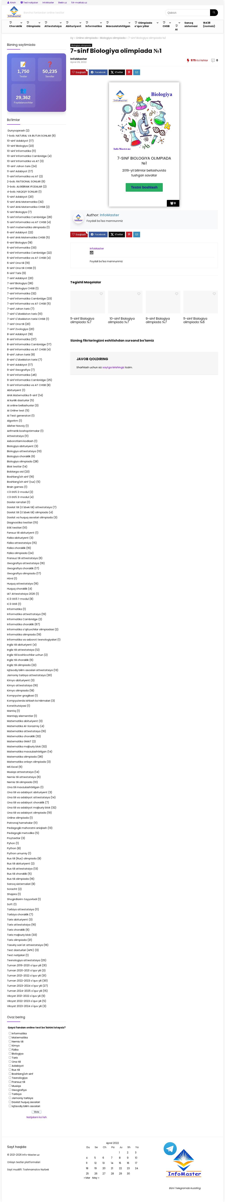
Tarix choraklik (16, 930)
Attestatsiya (15, 436)
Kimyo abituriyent (18, 680)
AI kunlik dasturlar (18, 400)
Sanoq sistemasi (190, 24)
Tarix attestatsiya (18, 924)
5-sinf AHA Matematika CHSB (26, 207)
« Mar (87, 1178)
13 (103, 1163)
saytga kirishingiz (113, 367)
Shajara (12, 894)
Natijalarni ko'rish (37, 1117)
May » (95, 1178)
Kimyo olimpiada (18, 690)
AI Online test (15, 410)
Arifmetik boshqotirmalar (23, 431)
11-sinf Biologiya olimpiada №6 (195, 320)
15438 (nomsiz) (209, 24)
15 (120, 1163)
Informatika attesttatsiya (24, 614)
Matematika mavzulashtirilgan (27, 751)
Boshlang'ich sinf (17, 476)
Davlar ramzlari (16, 502)
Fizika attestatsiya (19, 543)
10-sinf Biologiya (17, 146)
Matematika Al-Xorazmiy (23, 726)
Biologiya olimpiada (113, 38)
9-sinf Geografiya (18, 370)
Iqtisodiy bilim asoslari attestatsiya (30, 670)
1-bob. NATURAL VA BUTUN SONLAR (29, 135)
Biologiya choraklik (18, 456)
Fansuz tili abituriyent (20, 532)
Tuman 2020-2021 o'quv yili (24, 970)
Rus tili (16, 1070)
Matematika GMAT (19, 741)
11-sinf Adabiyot (17, 171)
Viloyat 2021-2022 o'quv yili (24, 996)
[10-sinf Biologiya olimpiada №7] (125, 293)
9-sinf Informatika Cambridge (26, 380)
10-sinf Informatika (19, 151)
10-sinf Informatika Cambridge (27, 156)
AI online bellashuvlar (20, 405)
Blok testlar (14, 466)
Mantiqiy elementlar (20, 716)
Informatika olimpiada (21, 634)
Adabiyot (18, 1066)
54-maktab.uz (79, 2)
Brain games (15, 487)
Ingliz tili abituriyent (19, 644)
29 (120, 1173)
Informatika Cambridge (22, 619)
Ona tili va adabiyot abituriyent (27, 792)
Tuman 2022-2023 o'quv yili (24, 980)
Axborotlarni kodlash (20, 441)
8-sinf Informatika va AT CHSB (26, 349)
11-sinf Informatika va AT (22, 176)
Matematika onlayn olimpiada (26, 762)
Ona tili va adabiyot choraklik (25, 802)
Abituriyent (14, 390)
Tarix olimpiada (17, 940)
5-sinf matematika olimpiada (26, 227)
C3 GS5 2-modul (18, 492)
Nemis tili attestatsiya (21, 777)
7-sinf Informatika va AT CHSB (26, 303)
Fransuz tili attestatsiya (22, 558)
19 (95, 1168)
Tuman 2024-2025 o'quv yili (24, 991)
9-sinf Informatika (18, 375)
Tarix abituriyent (17, 919)
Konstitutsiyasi (16, 706)
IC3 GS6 (12, 604)
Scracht (12, 889)
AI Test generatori (19, 415)
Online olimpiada (87, 38)
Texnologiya (19, 1078)
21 (112, 1168)
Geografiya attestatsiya (23, 563)
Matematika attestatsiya (23, 731)
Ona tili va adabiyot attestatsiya (28, 797)
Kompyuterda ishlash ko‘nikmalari (28, 700)
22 (120, 1168)
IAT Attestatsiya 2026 (21, 594)
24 (136, 1168)
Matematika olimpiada (22, 756)
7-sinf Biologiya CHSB (21, 288)
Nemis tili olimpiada (19, 782)
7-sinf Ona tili (15, 324)
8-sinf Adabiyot (17, 334)
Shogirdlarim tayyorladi (22, 899)
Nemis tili (17, 1041)
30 (128, 1173)
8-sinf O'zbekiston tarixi (22, 359)
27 (103, 1173)
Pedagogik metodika (20, 833)
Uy (71, 38)
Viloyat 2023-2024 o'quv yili (24, 1006)
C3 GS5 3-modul (18, 497)
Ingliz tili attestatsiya (20, 650)
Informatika (14, 609)
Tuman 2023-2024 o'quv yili (24, 986)
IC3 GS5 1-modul (18, 599)
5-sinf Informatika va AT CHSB (26, 222)
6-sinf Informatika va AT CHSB (26, 258)
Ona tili (16, 1062)
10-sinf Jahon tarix (19, 166)
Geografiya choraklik (20, 568)
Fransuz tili (18, 1082)
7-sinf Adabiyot (17, 278)
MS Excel (12, 767)
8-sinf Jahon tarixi (18, 354)
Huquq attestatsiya (20, 583)
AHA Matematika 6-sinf (22, 395)
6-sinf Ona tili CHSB (19, 268)
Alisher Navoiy (16, 426)
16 (128, 1163)
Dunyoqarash (16, 130)
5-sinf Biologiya (17, 212)
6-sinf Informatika (18, 247)
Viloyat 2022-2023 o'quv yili (24, 1001)
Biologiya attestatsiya (21, 451)
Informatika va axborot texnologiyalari (32, 639)
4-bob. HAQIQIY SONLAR (22, 191)
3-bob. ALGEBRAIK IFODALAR (24, 186)
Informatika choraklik (20, 624)
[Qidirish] (214, 12)
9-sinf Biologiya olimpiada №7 (158, 320)
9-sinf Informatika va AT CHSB (26, 385)
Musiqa (16, 1086)
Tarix (15, 1057)
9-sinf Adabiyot (17, 364)
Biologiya (17, 1053)
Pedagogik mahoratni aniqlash (27, 828)
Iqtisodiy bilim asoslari (26, 1106)
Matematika (20, 1037)
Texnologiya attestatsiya (23, 960)
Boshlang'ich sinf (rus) (21, 482)
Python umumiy (17, 853)
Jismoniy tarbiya (22, 1098)
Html (10, 578)
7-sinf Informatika (18, 293)
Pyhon (11, 843)
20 (103, 1168)
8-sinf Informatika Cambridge (26, 344)
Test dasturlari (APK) (20, 950)
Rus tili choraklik (17, 874)
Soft (10, 904)
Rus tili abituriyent (18, 863)
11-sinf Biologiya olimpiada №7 (82, 320)
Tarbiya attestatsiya (20, 909)
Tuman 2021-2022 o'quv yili (24, 975)
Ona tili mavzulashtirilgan (23, 787)
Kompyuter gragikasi (20, 695)
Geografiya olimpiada (21, 573)
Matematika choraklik (21, 736)
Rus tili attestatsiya (20, 868)
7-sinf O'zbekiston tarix (22, 314)
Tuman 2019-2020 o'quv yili (24, 965)
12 (95, 1163)
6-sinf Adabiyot (17, 232)
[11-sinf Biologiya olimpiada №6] (200, 293)
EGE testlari (14, 527)
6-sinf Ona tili (15, 263)
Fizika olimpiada (17, 553)
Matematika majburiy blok (24, 746)
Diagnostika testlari (19, 522)
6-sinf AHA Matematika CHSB (26, 237)
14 (112, 1163)
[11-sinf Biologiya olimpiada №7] (87, 293)
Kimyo (16, 1045)
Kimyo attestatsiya (19, 685)
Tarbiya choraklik (17, 914)
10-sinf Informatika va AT (23, 161)
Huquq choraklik (17, 588)
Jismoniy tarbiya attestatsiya (26, 675)
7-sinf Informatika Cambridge (26, 298)
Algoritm (12, 420)
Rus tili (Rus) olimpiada (22, 858)
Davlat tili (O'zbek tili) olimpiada (27, 512)
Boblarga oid (15, 471)
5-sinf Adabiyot (17, 197)
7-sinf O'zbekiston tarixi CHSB (26, 319)
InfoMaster (48, 2)
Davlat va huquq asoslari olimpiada (30, 517)
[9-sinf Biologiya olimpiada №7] (163, 293)
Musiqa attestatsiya (20, 772)
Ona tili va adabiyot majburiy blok (28, 807)
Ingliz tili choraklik (18, 660)
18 (87, 1168)
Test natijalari (16, 955)
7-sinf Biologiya (17, 283)
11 (86, 1163)
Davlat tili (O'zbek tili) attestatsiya (29, 507)
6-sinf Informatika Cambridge (26, 253)
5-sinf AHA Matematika (22, 202)
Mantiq (11, 711)
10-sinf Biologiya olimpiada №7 (121, 320)
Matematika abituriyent (22, 721)
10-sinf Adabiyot (17, 141)
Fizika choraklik (16, 548)
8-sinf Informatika (18, 339)
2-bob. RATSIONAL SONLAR (24, 181)
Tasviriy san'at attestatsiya (25, 945)
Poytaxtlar (13, 838)
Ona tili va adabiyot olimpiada (26, 812)
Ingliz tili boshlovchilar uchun (25, 655)
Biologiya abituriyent (20, 446)
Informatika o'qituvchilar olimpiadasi (30, 629)
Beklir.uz (62, 2)
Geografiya (19, 1090)
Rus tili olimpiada (18, 879)
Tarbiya (16, 1094)
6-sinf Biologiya (17, 242)
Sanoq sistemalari (19, 884)
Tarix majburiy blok (19, 935)
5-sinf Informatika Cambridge (26, 217)
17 (136, 1163)
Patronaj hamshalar (20, 823)
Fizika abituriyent (18, 538)
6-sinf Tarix (14, 273)
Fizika (15, 1049)
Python (11, 848)
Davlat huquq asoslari (26, 1102)
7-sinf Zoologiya (17, 329)
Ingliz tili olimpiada (19, 665)
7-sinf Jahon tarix (18, 309)
